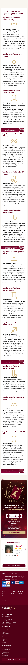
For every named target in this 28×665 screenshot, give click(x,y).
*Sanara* (18, 546)
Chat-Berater (5, 653)
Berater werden (5, 633)
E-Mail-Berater (5, 655)
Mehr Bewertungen (14, 566)
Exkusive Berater (5, 652)
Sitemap (4, 642)
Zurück (2, 479)
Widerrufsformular (6, 638)
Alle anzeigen (4, 600)
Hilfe (3, 640)
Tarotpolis (8, 608)
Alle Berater (4, 648)
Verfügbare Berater (6, 649)
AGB (3, 636)
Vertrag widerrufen (14, 659)
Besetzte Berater (5, 650)
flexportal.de (17, 663)
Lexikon (3, 632)
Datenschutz (5, 639)
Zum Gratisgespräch (14, 532)
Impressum (4, 635)
